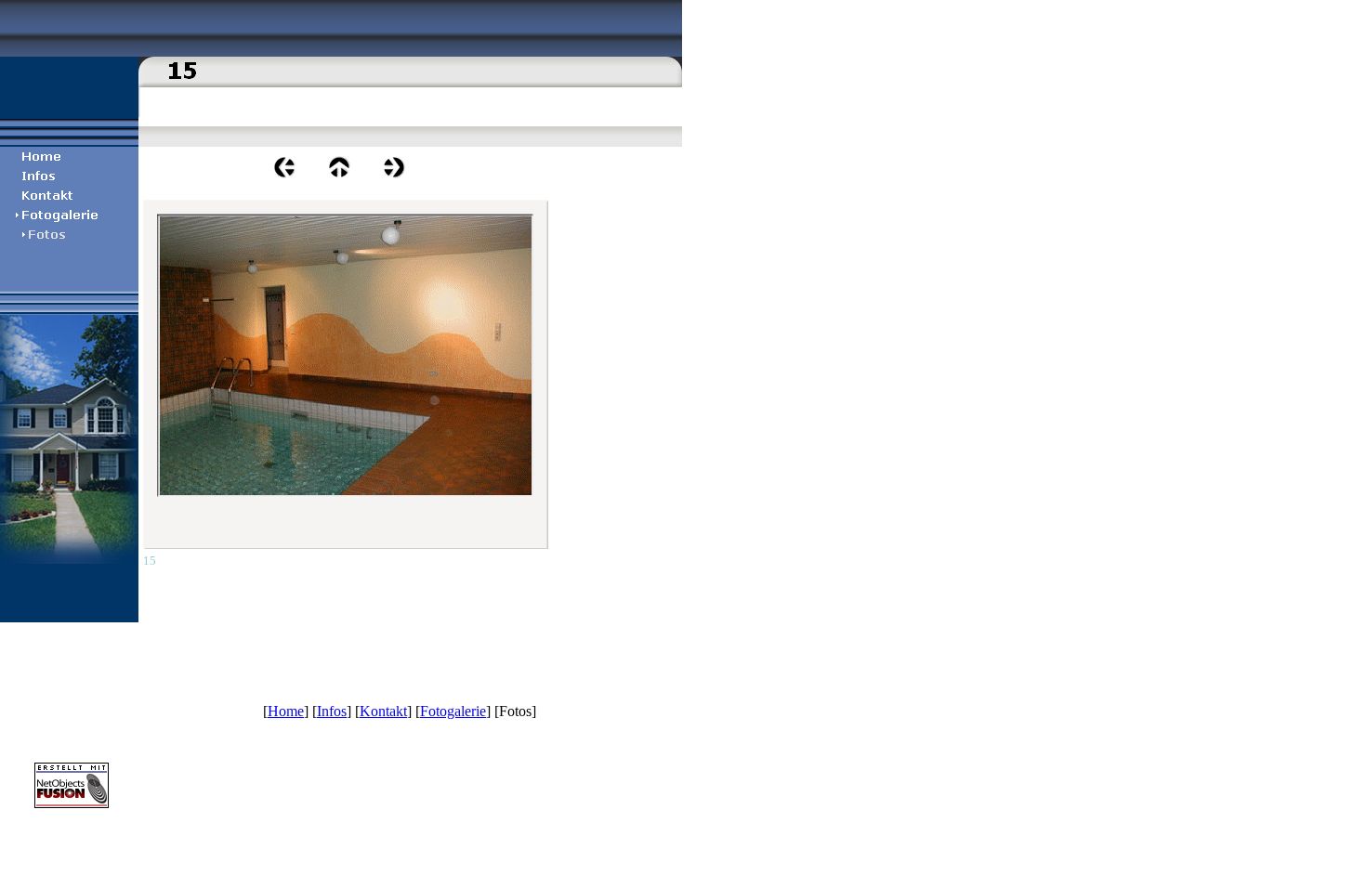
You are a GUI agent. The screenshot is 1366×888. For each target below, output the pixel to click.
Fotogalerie (453, 711)
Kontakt (383, 711)
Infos (332, 711)
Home (286, 711)
